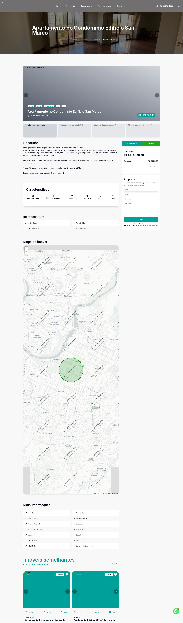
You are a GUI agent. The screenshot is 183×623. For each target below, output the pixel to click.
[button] (26, 95)
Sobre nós (70, 6)
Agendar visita (132, 143)
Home (57, 6)
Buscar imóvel (86, 6)
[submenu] (179, 6)
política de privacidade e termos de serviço (140, 227)
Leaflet (98, 494)
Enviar (141, 220)
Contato (120, 6)
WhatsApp (152, 143)
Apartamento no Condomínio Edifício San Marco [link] (98, 40)
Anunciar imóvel (104, 6)
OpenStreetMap (106, 494)
